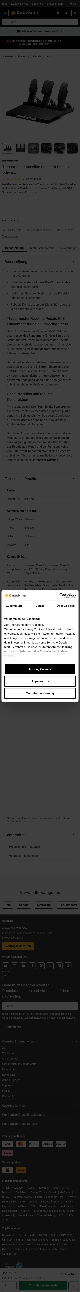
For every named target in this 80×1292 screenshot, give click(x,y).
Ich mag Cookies (40, 669)
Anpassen (37, 681)
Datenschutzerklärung (57, 646)
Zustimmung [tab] (14, 605)
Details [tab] (40, 605)
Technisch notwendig (40, 693)
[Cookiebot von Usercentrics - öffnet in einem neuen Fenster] (59, 595)
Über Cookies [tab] (66, 605)
